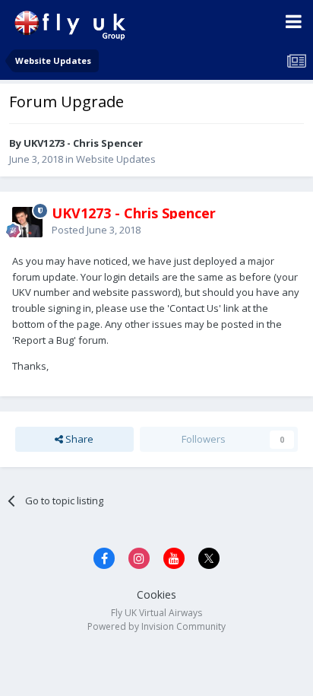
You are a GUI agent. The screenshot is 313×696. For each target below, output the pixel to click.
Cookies (156, 594)
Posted (96, 230)
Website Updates (116, 159)
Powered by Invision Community (156, 626)
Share (78, 439)
